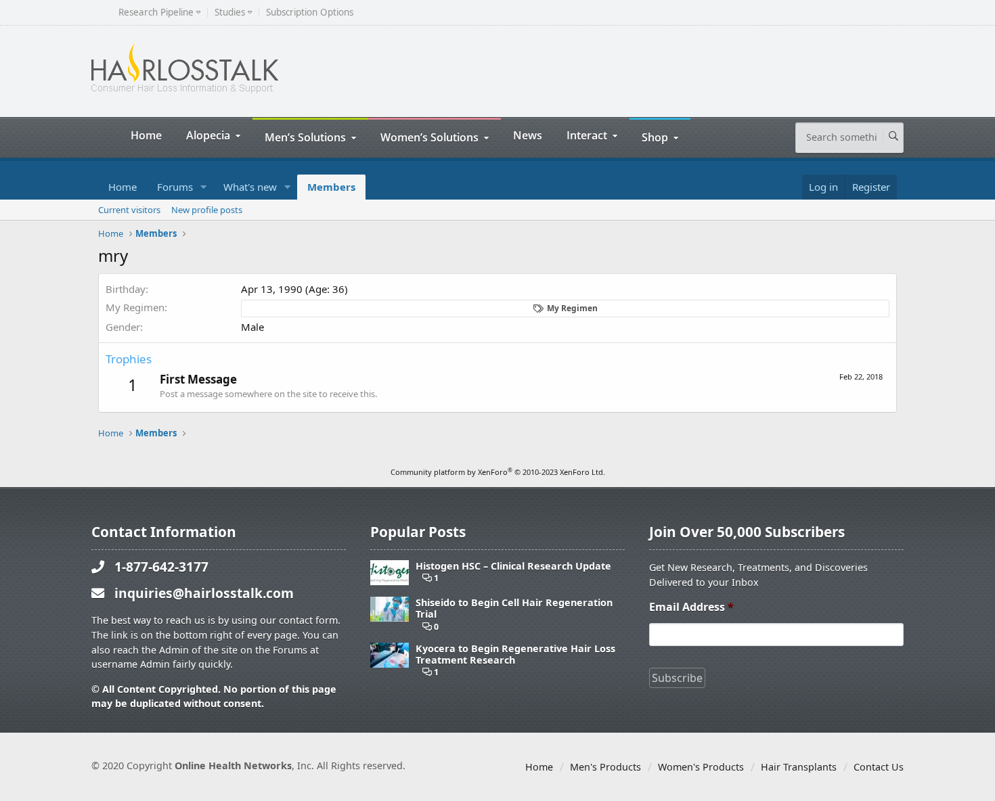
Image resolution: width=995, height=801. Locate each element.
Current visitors (129, 210)
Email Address (691, 607)
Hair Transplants (799, 766)
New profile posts (206, 210)
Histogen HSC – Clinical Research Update (513, 566)
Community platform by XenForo (498, 472)
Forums (175, 186)
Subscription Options (309, 12)
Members (331, 186)
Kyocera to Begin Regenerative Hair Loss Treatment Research (515, 654)
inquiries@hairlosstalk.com (204, 593)
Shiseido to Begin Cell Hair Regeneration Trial (514, 608)
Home (146, 135)
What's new (250, 186)
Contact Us (879, 766)
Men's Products (605, 766)
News (527, 135)
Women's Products (701, 766)
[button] (203, 187)
